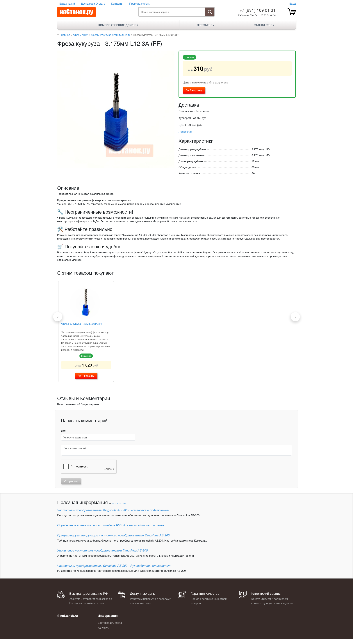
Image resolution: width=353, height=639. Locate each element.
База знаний (67, 3)
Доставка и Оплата (93, 3)
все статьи (119, 503)
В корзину (195, 90)
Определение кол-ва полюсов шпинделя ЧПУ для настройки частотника (110, 525)
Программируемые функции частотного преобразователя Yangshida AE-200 (113, 535)
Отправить (71, 481)
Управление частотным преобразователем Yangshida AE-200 (102, 550)
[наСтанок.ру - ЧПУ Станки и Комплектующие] (76, 12)
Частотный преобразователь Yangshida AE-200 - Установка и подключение (113, 510)
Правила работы (139, 3)
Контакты (117, 3)
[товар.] (292, 11)
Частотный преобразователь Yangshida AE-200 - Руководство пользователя (114, 565)
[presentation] (57, 316)
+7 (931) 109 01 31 (258, 10)
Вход (292, 3)
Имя (63, 430)
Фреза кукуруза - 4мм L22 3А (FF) (82, 324)
